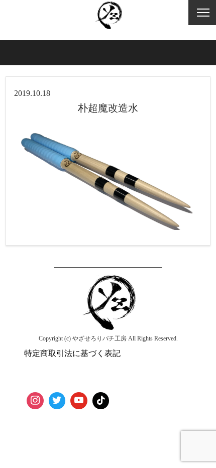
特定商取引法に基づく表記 (72, 353)
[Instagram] (35, 401)
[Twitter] (57, 401)
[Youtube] (79, 401)
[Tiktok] (101, 401)
